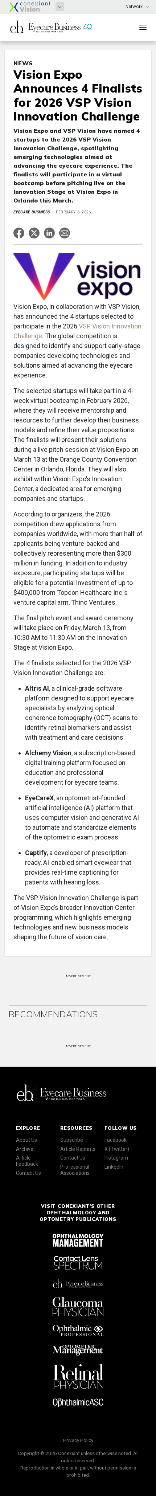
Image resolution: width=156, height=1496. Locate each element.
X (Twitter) (116, 1149)
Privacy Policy (78, 1440)
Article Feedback (27, 1161)
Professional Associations (75, 1170)
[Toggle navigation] (143, 27)
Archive (24, 1149)
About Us (26, 1140)
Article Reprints (77, 1149)
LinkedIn (113, 1167)
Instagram (116, 1158)
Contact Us (28, 1173)
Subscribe (71, 1140)
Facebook (115, 1140)
